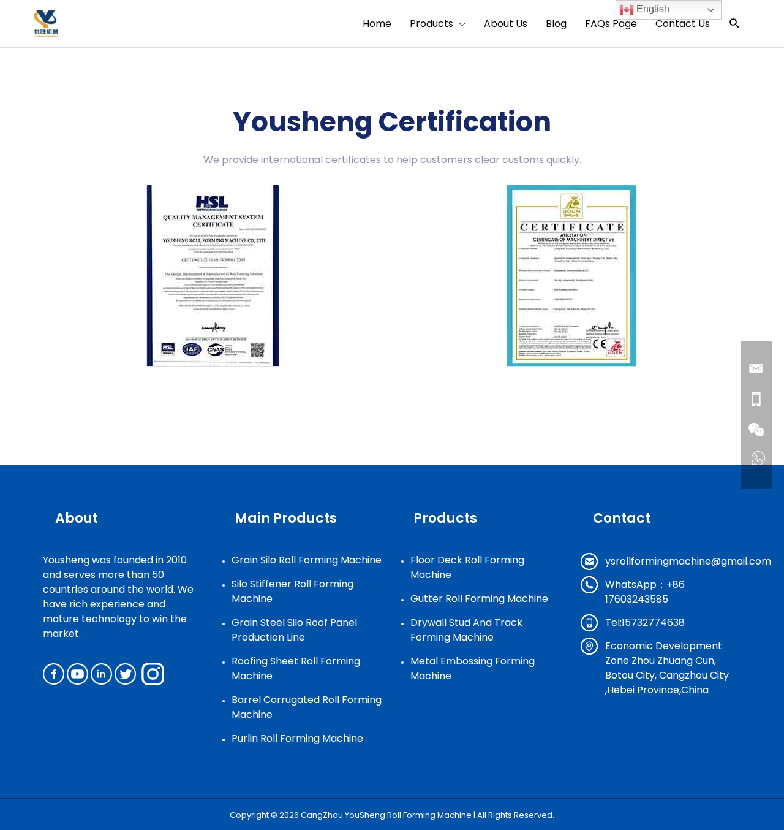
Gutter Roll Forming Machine (479, 599)
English (651, 9)
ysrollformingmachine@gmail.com (688, 561)
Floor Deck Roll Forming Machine (467, 567)
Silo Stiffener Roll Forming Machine (292, 591)
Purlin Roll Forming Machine (297, 738)
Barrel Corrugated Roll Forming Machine (307, 707)
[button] (734, 23)
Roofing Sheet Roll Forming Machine (296, 668)
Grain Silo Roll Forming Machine (307, 560)
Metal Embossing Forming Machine (472, 668)
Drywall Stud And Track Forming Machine (466, 629)
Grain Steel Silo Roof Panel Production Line (294, 629)
